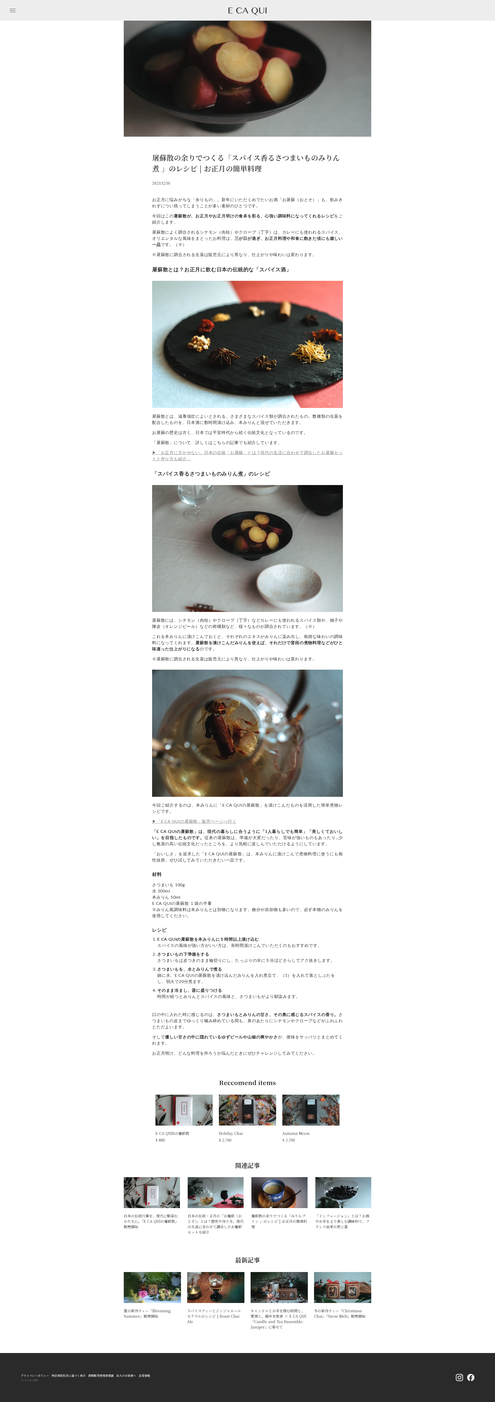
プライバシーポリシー (35, 1376)
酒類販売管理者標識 (101, 1376)
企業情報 (144, 1376)
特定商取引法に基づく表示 (69, 1376)
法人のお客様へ (126, 1376)
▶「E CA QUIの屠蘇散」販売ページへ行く (194, 821)
